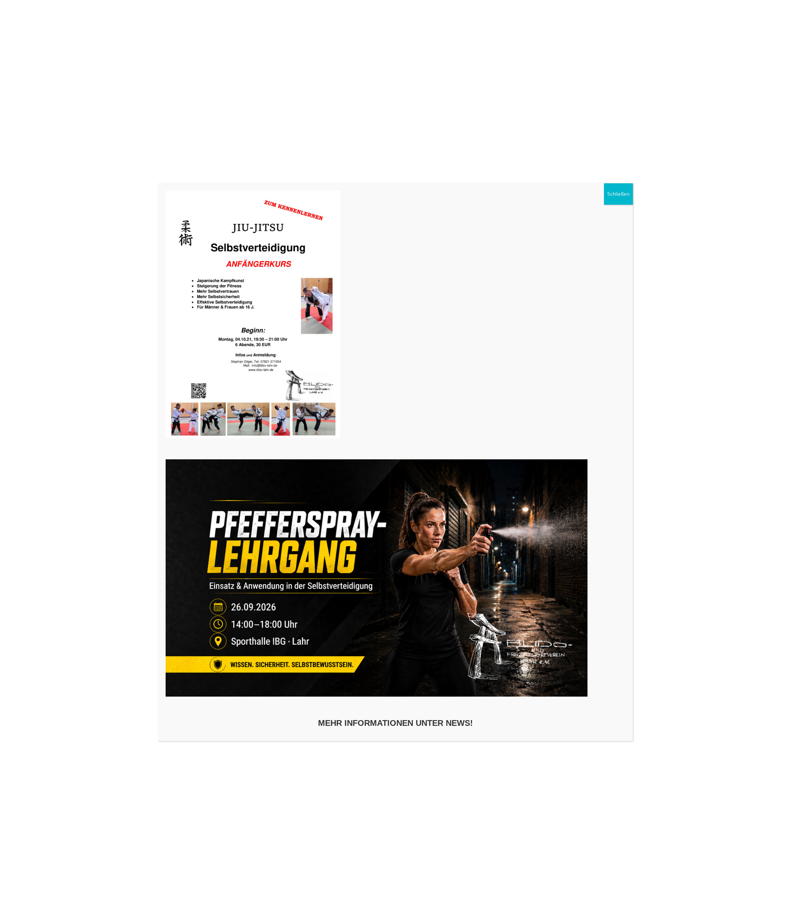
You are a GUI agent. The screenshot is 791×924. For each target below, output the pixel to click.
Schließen (618, 193)
